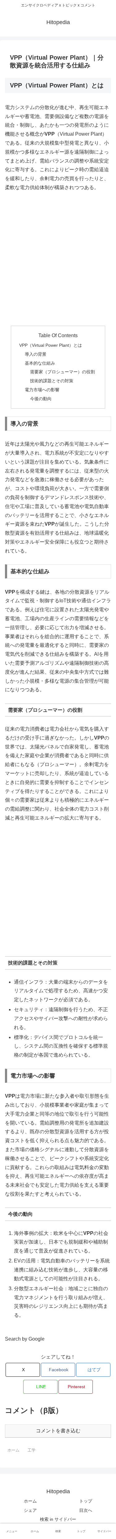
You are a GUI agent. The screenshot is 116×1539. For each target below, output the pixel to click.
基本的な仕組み (40, 363)
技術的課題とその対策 (51, 380)
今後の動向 (41, 398)
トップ (85, 1501)
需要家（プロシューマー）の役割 (62, 371)
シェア (30, 1510)
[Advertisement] (58, 259)
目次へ (85, 1510)
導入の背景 (35, 354)
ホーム (30, 1501)
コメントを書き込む (58, 1430)
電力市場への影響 (42, 389)
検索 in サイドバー (58, 1519)
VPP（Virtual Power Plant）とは (50, 345)
